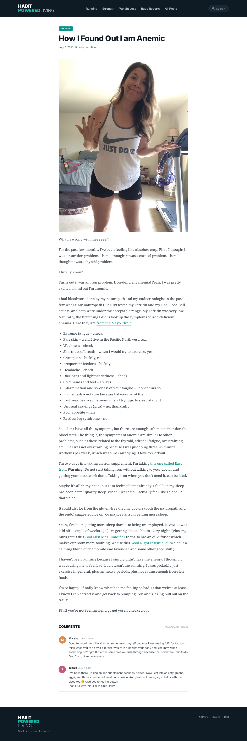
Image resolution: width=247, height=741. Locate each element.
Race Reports (150, 8)
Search (216, 717)
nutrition (90, 47)
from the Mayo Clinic (113, 323)
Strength (108, 8)
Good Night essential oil (150, 542)
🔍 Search (218, 8)
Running (91, 8)
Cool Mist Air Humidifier (104, 536)
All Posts (171, 8)
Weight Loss (127, 8)
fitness (79, 47)
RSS (226, 717)
